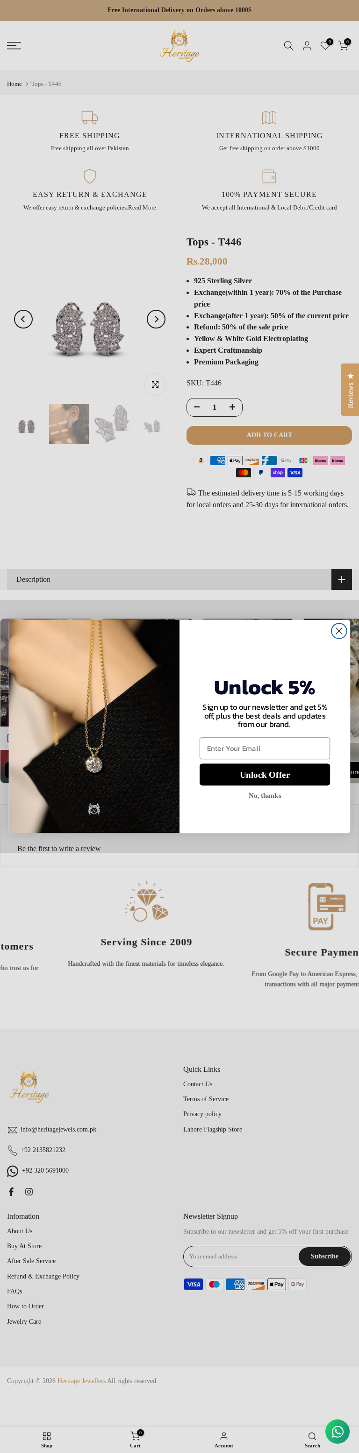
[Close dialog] (339, 631)
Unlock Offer (265, 775)
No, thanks (265, 795)
